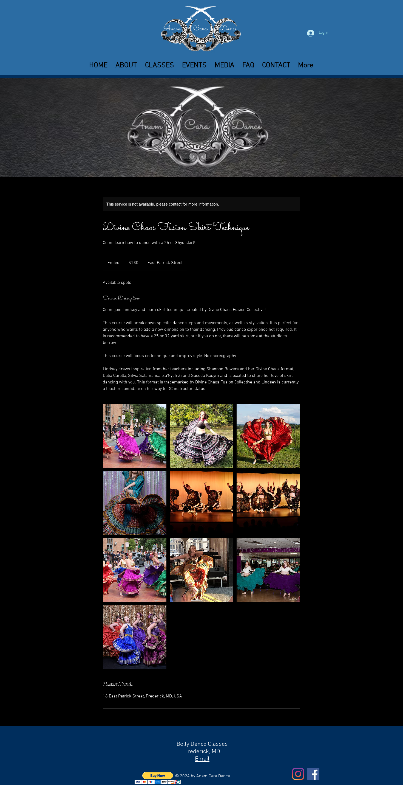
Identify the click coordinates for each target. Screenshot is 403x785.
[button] (159, 65)
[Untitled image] (134, 436)
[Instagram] (298, 774)
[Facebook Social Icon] (313, 774)
